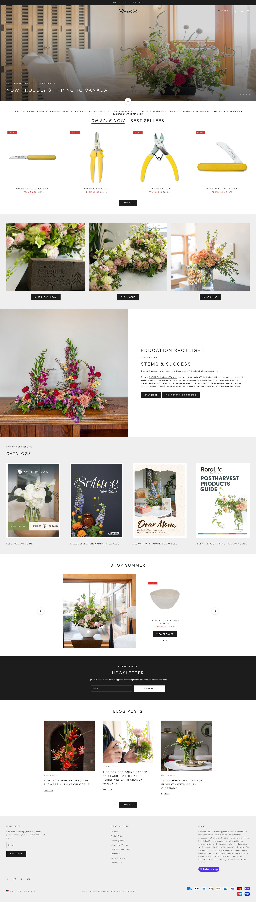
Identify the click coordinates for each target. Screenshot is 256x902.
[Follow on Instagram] (14, 879)
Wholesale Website (119, 845)
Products (114, 831)
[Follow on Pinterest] (21, 879)
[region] (128, 53)
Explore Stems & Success (181, 395)
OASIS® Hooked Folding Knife (222, 189)
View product (165, 634)
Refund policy (116, 862)
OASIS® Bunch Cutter (96, 189)
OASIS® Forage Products (121, 849)
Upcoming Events (118, 840)
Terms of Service (118, 858)
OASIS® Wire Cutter (159, 189)
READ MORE (151, 395)
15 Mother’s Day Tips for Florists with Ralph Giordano (182, 784)
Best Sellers (147, 120)
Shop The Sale (18, 90)
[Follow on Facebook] (7, 879)
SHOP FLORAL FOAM (46, 297)
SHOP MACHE (128, 297)
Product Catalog (118, 836)
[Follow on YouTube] (28, 879)
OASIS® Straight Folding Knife (33, 189)
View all (128, 202)
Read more (48, 790)
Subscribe (149, 688)
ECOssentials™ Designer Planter (165, 622)
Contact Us (115, 854)
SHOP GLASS (210, 297)
